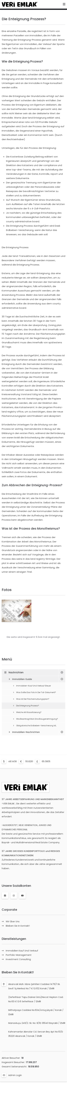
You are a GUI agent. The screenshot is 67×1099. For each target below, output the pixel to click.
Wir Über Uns (12, 921)
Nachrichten (16, 672)
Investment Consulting (18, 959)
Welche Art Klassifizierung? (28, 712)
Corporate (9, 910)
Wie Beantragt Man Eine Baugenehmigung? (37, 719)
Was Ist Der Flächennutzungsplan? (32, 699)
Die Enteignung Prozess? (27, 705)
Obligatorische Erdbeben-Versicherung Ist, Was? (36, 727)
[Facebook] (5, 895)
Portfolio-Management (18, 955)
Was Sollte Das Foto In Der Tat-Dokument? (36, 692)
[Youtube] (22, 895)
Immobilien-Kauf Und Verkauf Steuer (33, 685)
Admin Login (15, 1075)
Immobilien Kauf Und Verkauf (22, 950)
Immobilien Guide (22, 679)
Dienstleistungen (14, 939)
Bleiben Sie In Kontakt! (18, 925)
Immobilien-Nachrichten (26, 732)
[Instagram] (13, 895)
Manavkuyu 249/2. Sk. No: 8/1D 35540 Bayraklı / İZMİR (36, 1023)
